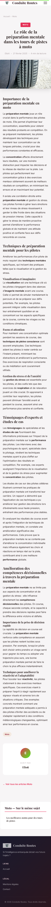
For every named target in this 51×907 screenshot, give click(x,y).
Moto (14, 16)
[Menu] (45, 3)
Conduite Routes (24, 3)
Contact (6, 889)
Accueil (6, 16)
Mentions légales (10, 884)
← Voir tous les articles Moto (17, 784)
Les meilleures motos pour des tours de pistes (24, 819)
